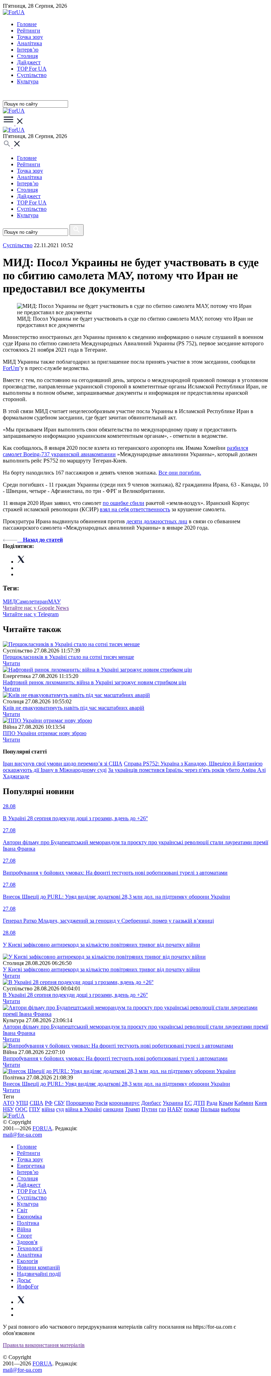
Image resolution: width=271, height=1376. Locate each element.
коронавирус (124, 1103)
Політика (28, 1223)
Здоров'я (27, 1242)
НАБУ (174, 1109)
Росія (101, 1103)
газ (162, 1109)
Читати (11, 663)
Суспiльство (32, 75)
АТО (8, 1103)
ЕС (188, 1103)
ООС (21, 1109)
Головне (27, 24)
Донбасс (151, 1103)
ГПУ (34, 1109)
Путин (149, 1109)
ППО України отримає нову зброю (44, 733)
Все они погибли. (179, 473)
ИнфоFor (27, 1286)
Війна (24, 1229)
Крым (226, 1103)
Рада (211, 1103)
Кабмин (243, 1103)
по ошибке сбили (123, 503)
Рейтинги (28, 31)
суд (60, 1109)
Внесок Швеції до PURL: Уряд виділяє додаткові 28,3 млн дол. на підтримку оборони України (116, 1084)
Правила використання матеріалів (44, 1345)
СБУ (59, 1103)
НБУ (8, 1109)
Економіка (29, 1217)
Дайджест (29, 62)
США (36, 1103)
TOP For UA (32, 69)
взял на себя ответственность (135, 509)
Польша (209, 1109)
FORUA (42, 1128)
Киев (261, 1103)
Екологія (27, 1261)
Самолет (26, 601)
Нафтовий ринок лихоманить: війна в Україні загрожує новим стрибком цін (94, 682)
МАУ (54, 601)
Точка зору (30, 37)
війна (48, 1109)
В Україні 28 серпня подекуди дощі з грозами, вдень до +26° (75, 995)
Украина (173, 1103)
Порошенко (80, 1103)
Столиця (27, 56)
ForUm (11, 368)
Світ (22, 1210)
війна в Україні (83, 1109)
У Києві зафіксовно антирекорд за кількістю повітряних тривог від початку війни (101, 969)
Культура (27, 81)
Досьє (24, 1280)
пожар (191, 1109)
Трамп (132, 1109)
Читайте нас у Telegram (31, 614)
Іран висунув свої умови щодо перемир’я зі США (62, 764)
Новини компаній (38, 1267)
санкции (113, 1109)
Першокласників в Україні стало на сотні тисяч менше (68, 657)
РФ (49, 1103)
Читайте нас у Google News (36, 608)
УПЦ (22, 1103)
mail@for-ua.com (22, 1135)
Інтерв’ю (27, 50)
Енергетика (31, 1166)
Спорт (24, 1236)
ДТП (199, 1103)
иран (42, 601)
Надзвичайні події (39, 1274)
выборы (230, 1109)
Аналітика (29, 43)
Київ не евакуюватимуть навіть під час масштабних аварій (73, 708)
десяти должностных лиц (156, 521)
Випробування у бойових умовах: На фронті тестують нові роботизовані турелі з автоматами (115, 1058)
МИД (9, 601)
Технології (29, 1248)
